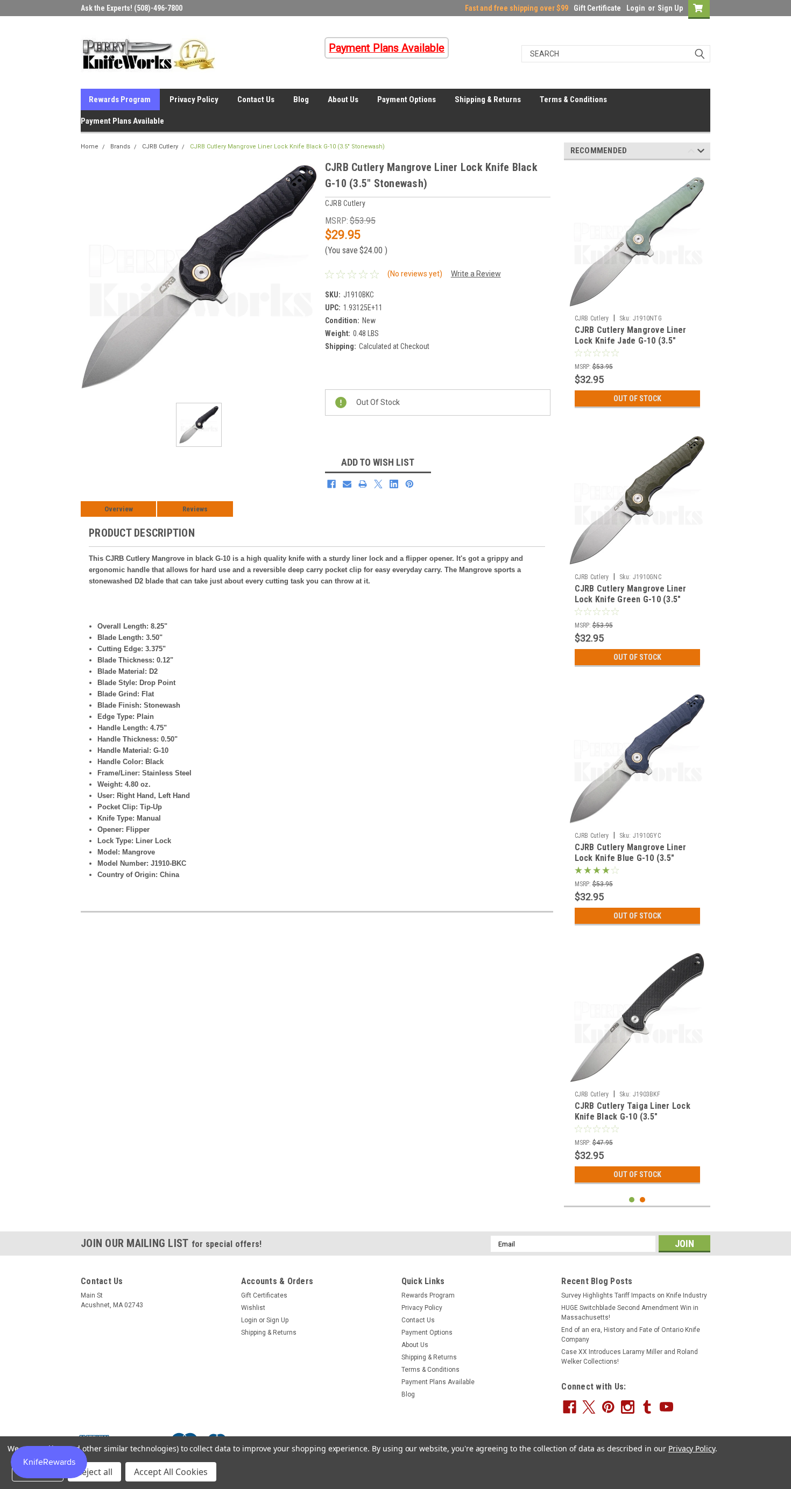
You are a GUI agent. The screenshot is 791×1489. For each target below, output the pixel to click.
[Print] (362, 484)
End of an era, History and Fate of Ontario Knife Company (630, 1334)
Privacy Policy (194, 99)
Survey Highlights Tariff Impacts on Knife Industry (634, 1295)
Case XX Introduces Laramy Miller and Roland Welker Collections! (629, 1356)
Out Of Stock (637, 398)
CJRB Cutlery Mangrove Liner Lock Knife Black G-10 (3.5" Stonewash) (287, 146)
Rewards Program (120, 99)
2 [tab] (643, 1200)
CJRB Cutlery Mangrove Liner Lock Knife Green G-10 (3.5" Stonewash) (631, 599)
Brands (120, 146)
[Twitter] (378, 484)
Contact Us (255, 99)
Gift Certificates (264, 1295)
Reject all (94, 1472)
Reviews (195, 509)
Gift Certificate (597, 8)
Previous (691, 152)
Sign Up (670, 8)
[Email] (347, 484)
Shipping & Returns (488, 99)
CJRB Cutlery (160, 146)
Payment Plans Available (122, 121)
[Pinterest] (409, 484)
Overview (118, 509)
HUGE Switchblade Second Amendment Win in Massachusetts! (629, 1312)
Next (701, 152)
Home (89, 146)
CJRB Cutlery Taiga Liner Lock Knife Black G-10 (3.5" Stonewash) (632, 1116)
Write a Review (476, 273)
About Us (343, 99)
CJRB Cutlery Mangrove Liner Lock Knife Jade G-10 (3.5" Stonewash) (631, 341)
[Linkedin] (394, 484)
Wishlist (253, 1308)
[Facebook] (331, 484)
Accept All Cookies (171, 1472)
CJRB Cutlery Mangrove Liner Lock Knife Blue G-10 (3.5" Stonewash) (631, 858)
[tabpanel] (637, 291)
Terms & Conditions (573, 99)
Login (635, 8)
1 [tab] (632, 1200)
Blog (301, 99)
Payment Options (406, 99)
